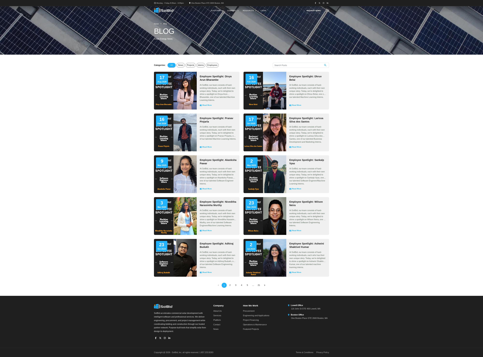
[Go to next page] (264, 285)
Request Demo (314, 11)
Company (231, 11)
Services (217, 315)
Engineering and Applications (256, 315)
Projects (190, 65)
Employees (212, 65)
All (171, 65)
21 (259, 285)
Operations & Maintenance (255, 325)
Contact (216, 325)
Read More (207, 105)
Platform (215, 11)
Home (156, 24)
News (180, 65)
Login (263, 11)
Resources (248, 11)
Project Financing (251, 320)
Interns (201, 65)
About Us (217, 311)
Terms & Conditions (304, 352)
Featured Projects (251, 329)
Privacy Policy (322, 352)
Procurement (248, 311)
